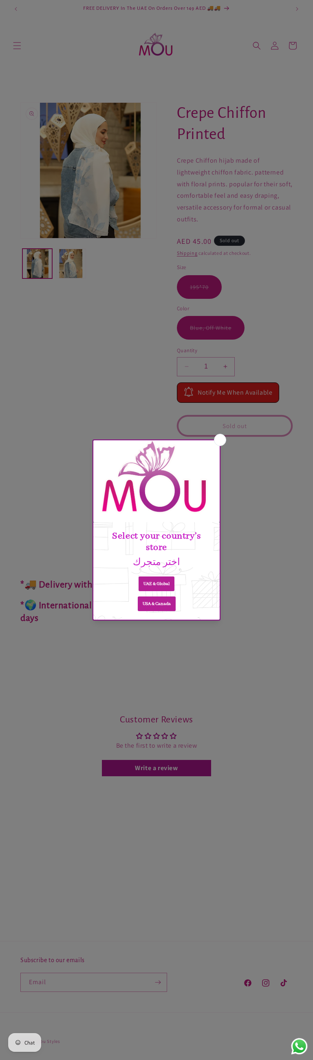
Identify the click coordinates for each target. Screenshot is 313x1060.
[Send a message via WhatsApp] (299, 1046)
